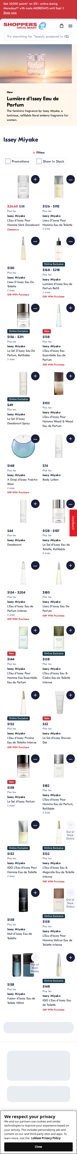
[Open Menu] (70, 26)
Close (38, 1147)
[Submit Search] (67, 36)
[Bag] (61, 26)
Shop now (10, 13)
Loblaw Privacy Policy (46, 1138)
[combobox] (38, 36)
